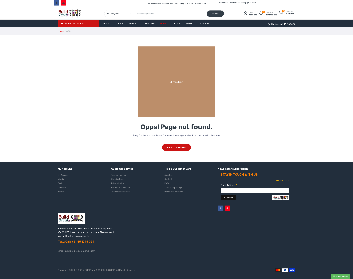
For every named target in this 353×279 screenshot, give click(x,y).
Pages (163, 23)
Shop (119, 23)
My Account (63, 175)
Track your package (173, 187)
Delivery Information (174, 192)
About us (169, 175)
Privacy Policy (117, 183)
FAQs (167, 183)
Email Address (229, 185)
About (189, 23)
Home (106, 23)
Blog (176, 23)
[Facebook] (56, 3)
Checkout (62, 187)
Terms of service (118, 175)
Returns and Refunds (120, 187)
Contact (168, 179)
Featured (150, 23)
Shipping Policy (118, 179)
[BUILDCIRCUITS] (70, 13)
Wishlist (61, 179)
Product (133, 23)
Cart (60, 183)
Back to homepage (176, 147)
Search (61, 192)
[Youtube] (63, 3)
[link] (347, 259)
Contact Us (203, 23)
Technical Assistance (120, 192)
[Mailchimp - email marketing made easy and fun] (280, 199)
